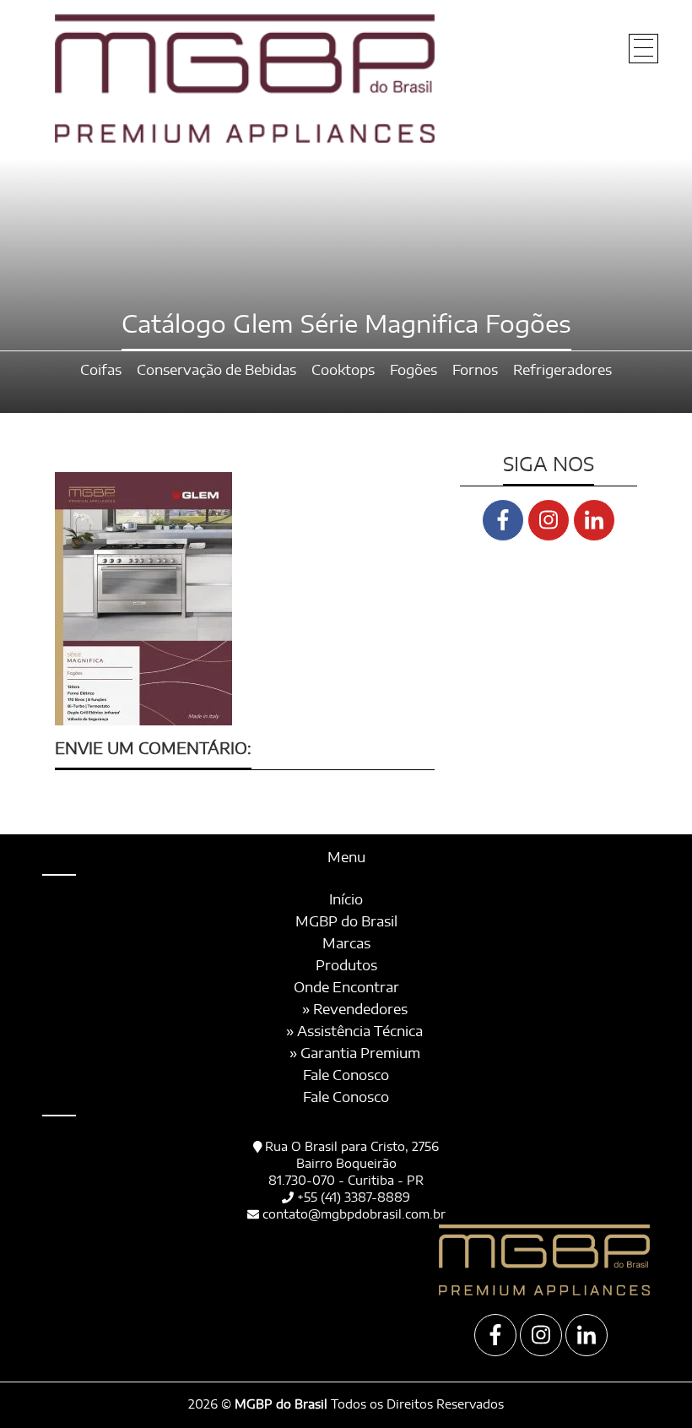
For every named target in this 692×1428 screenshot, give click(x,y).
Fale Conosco (346, 1076)
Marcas (346, 944)
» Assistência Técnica (354, 1032)
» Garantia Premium (354, 1054)
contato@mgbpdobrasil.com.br (354, 1215)
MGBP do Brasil (346, 922)
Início (346, 900)
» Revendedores (355, 1010)
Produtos (346, 966)
